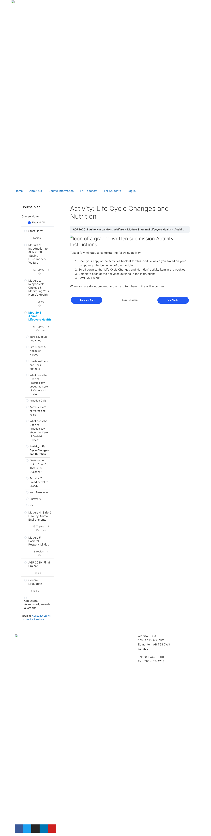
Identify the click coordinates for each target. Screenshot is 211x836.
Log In (132, 191)
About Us (35, 191)
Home (19, 191)
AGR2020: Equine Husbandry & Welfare (99, 229)
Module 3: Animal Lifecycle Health (149, 229)
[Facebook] (19, 828)
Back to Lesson (129, 300)
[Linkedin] (44, 828)
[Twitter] (27, 828)
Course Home (30, 216)
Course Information (61, 191)
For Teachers (88, 191)
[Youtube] (52, 828)
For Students (112, 191)
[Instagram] (35, 828)
